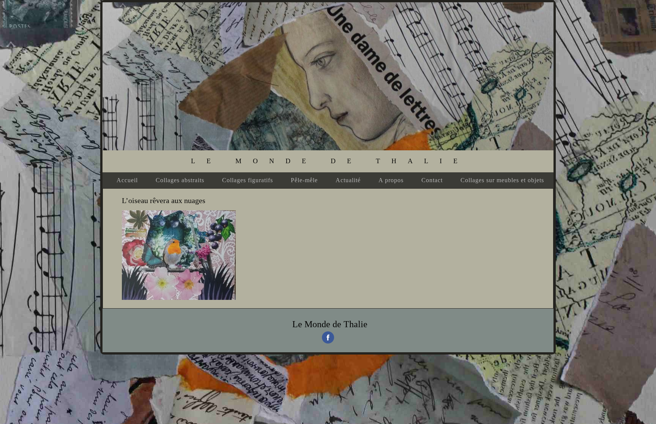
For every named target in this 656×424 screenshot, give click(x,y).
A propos (391, 180)
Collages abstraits (180, 180)
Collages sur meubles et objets (502, 180)
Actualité (348, 180)
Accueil (127, 180)
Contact (432, 180)
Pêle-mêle (304, 180)
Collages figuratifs (247, 180)
